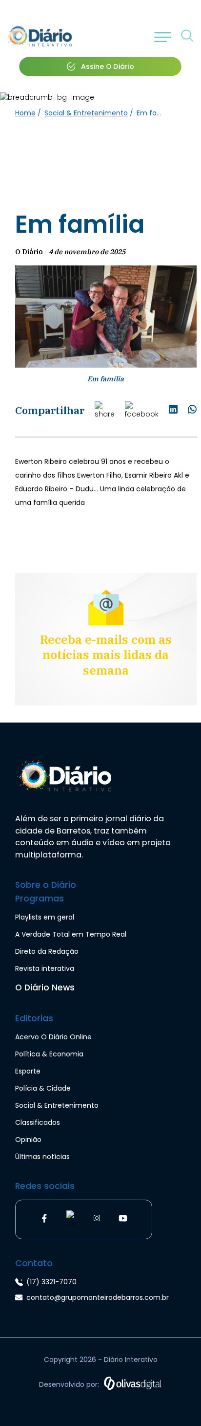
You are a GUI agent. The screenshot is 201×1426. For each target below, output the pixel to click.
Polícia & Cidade (43, 1088)
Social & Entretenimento (86, 113)
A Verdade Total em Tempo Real (70, 934)
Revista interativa (44, 968)
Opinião (28, 1139)
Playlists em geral (44, 917)
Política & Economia (49, 1054)
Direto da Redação (47, 951)
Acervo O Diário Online (53, 1037)
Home (25, 113)
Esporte (27, 1071)
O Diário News (45, 987)
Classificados (37, 1122)
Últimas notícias (42, 1157)
